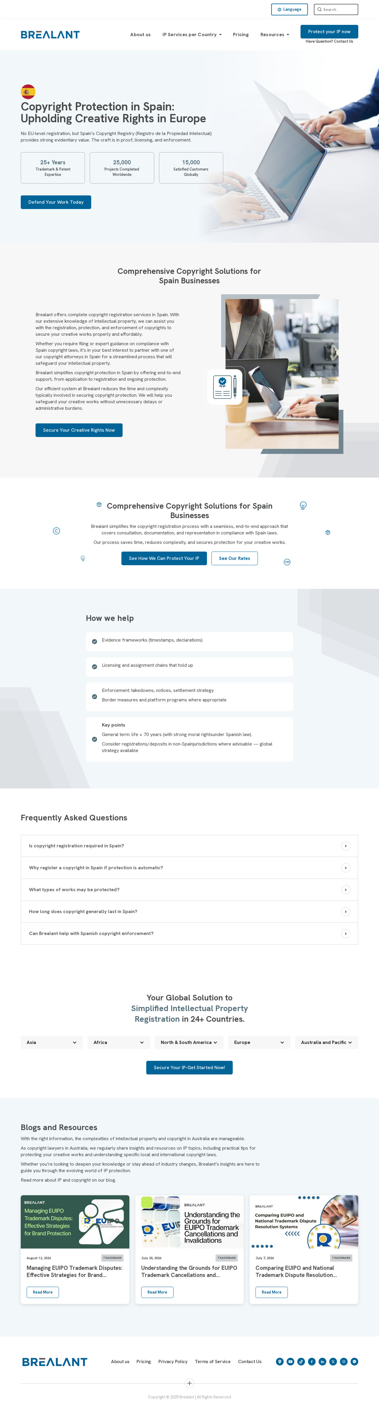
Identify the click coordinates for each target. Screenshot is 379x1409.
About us (140, 34)
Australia (148, 1401)
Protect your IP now (329, 31)
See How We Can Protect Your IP (164, 558)
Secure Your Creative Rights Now (79, 430)
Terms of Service (213, 1361)
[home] (50, 34)
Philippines (214, 1401)
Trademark (40, 1401)
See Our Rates (234, 558)
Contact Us (343, 41)
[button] (289, 9)
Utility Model (286, 1401)
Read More (43, 1292)
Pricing (241, 34)
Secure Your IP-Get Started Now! (189, 1067)
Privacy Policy (172, 1361)
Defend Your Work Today (55, 202)
